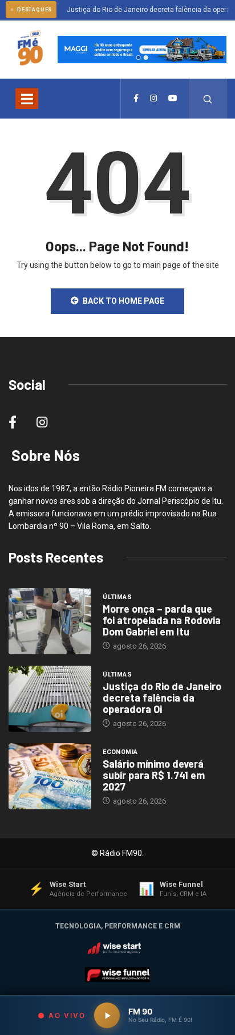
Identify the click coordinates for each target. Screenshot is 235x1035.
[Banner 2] (145, 57)
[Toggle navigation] (27, 98)
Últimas (117, 597)
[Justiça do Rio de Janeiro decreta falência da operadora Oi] (50, 699)
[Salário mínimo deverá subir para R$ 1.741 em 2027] (50, 776)
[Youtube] (172, 98)
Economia (120, 752)
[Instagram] (153, 98)
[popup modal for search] (207, 99)
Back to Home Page (123, 300)
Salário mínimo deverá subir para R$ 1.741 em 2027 (154, 775)
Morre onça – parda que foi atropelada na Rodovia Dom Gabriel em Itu (162, 620)
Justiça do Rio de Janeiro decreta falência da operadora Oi (162, 697)
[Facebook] (136, 98)
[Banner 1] (138, 57)
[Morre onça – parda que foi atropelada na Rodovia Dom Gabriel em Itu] (50, 621)
